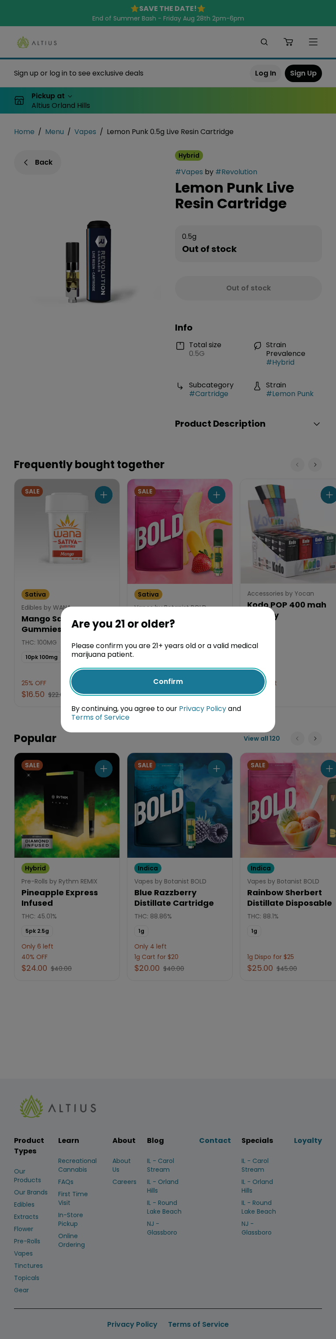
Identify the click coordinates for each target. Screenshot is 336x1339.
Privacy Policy (202, 709)
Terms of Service (100, 717)
